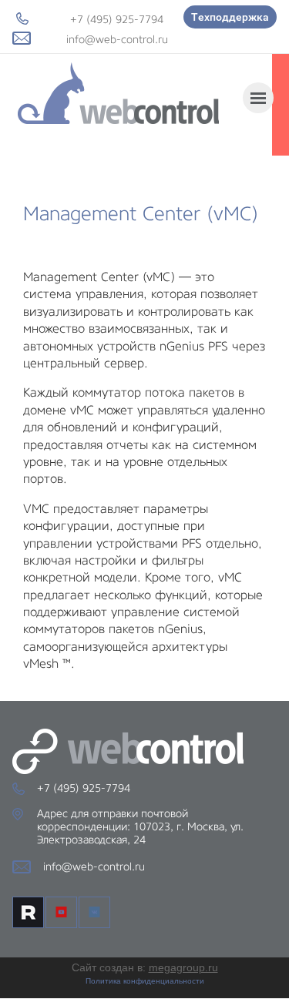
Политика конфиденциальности (145, 981)
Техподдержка (230, 17)
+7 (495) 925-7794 (116, 19)
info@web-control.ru (117, 39)
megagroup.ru (183, 967)
